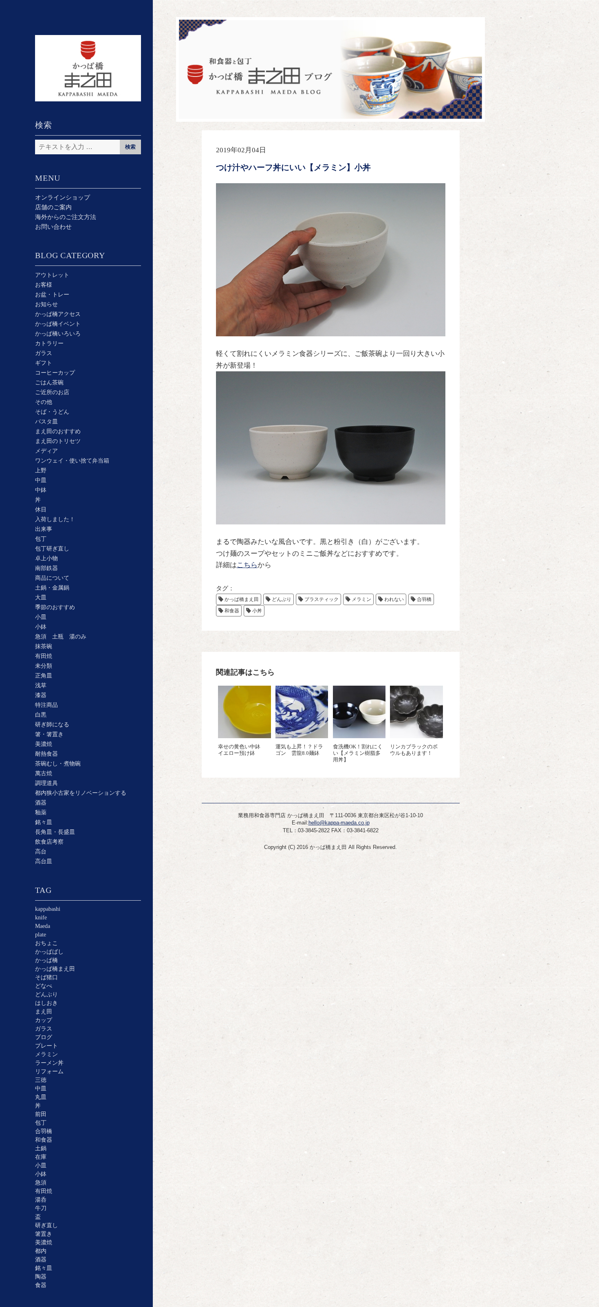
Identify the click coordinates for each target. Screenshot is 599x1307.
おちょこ (46, 943)
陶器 (40, 1277)
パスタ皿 (46, 422)
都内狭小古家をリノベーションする (80, 793)
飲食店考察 (49, 842)
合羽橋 (43, 1131)
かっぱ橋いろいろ (58, 334)
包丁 (40, 539)
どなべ (43, 986)
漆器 (40, 695)
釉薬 (40, 812)
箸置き (43, 1234)
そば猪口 (46, 977)
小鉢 (40, 627)
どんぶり (46, 994)
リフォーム (49, 1071)
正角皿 (43, 676)
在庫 (40, 1157)
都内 (40, 1251)
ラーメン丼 (49, 1063)
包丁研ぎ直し (52, 549)
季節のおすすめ (55, 607)
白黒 (40, 715)
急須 (40, 1183)
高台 (40, 852)
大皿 (40, 597)
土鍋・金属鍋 (52, 588)
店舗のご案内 (53, 207)
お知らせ (46, 304)
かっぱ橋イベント (58, 324)
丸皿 (40, 1097)
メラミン (46, 1054)
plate (40, 935)
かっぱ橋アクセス (58, 314)
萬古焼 (43, 773)
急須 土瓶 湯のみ (60, 637)
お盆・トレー (52, 295)
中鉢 (40, 490)
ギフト (43, 363)
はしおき (46, 1003)
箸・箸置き (49, 734)
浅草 (40, 685)
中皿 (40, 480)
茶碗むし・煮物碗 (58, 764)
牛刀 (40, 1208)
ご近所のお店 (52, 392)
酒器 (40, 803)
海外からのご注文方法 (65, 217)
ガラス (43, 353)
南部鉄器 (46, 568)
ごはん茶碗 (49, 382)
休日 (40, 510)
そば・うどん (52, 412)
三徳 (40, 1080)
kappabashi (47, 909)
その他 (43, 402)
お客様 (43, 285)
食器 (40, 1285)
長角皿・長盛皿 (55, 832)
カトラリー (49, 343)
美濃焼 (43, 744)
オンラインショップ (62, 197)
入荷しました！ (55, 519)
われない (394, 599)
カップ (43, 1020)
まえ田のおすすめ (58, 431)
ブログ (43, 1037)
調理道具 (46, 783)
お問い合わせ (53, 227)
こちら (247, 565)
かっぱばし (49, 952)
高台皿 (43, 861)
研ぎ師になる (52, 724)
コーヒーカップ (55, 373)
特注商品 (46, 705)
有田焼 (43, 656)
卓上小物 (46, 558)
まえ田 (43, 1012)
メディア (46, 451)
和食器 (43, 1140)
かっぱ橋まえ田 (55, 969)
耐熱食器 (46, 754)
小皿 (40, 617)
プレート (46, 1046)
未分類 (43, 666)
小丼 (257, 611)
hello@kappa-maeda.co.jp (339, 823)
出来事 (43, 529)
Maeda (42, 926)
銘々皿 (43, 822)
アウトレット (52, 275)
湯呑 (40, 1200)
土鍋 (40, 1148)
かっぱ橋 (46, 960)
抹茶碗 (43, 646)
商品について (52, 578)
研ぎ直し (46, 1225)
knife (41, 917)
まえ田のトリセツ (58, 441)
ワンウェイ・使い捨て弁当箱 (72, 461)
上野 (40, 470)
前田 (40, 1114)
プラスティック (321, 599)
